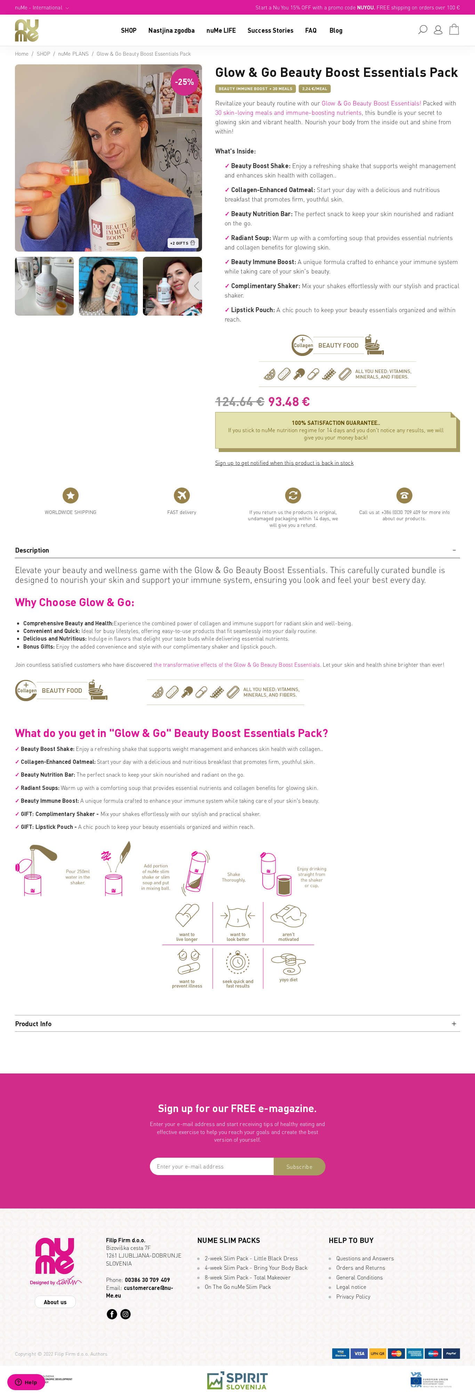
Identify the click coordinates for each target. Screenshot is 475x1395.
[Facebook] (112, 1314)
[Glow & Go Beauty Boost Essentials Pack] (108, 68)
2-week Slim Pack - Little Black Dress (251, 1258)
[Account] (438, 30)
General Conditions (359, 1277)
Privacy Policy (353, 1296)
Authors (99, 1353)
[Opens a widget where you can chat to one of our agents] (26, 1383)
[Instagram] (125, 1314)
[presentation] (22, 286)
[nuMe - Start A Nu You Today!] (27, 30)
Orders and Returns (360, 1267)
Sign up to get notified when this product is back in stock (284, 462)
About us (55, 1302)
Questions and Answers (365, 1258)
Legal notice (351, 1286)
